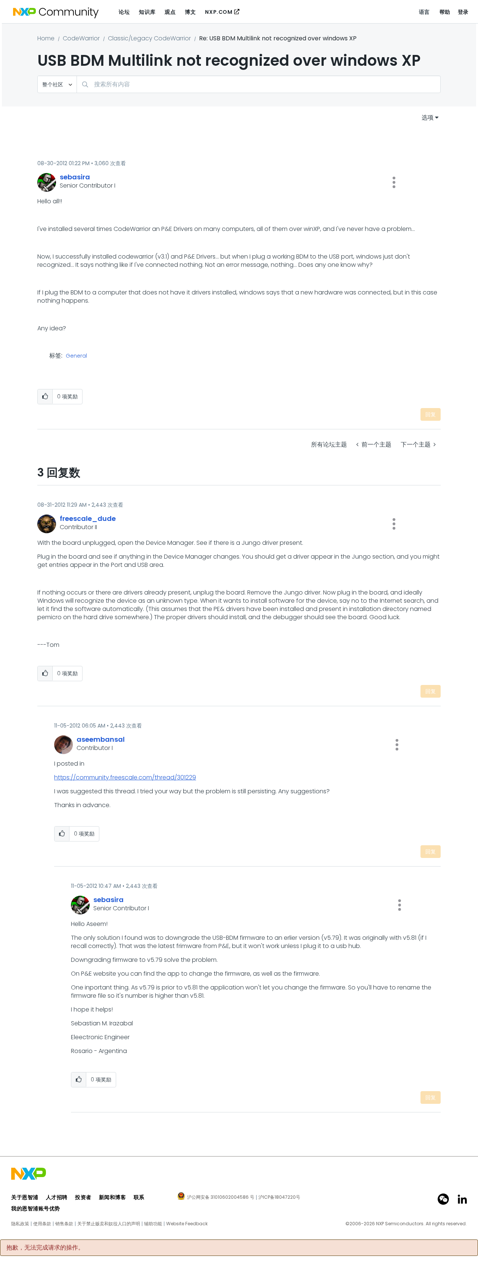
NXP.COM (218, 12)
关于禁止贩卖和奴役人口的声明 (108, 1224)
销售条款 (64, 1224)
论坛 (124, 12)
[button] (394, 182)
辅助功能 (153, 1224)
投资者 (83, 1197)
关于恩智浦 (24, 1197)
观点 (170, 12)
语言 (424, 12)
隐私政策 (20, 1224)
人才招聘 (57, 1197)
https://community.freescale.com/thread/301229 (125, 777)
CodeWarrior (81, 38)
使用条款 (42, 1224)
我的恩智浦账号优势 (35, 1208)
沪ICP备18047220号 (279, 1197)
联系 (139, 1197)
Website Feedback (187, 1224)
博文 (190, 12)
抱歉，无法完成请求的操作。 (45, 1248)
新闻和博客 (112, 1197)
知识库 (147, 12)
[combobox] (259, 84)
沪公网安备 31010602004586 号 (220, 1197)
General (76, 356)
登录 (463, 12)
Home (46, 38)
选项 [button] (428, 117)
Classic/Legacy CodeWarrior (149, 38)
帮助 (445, 12)
